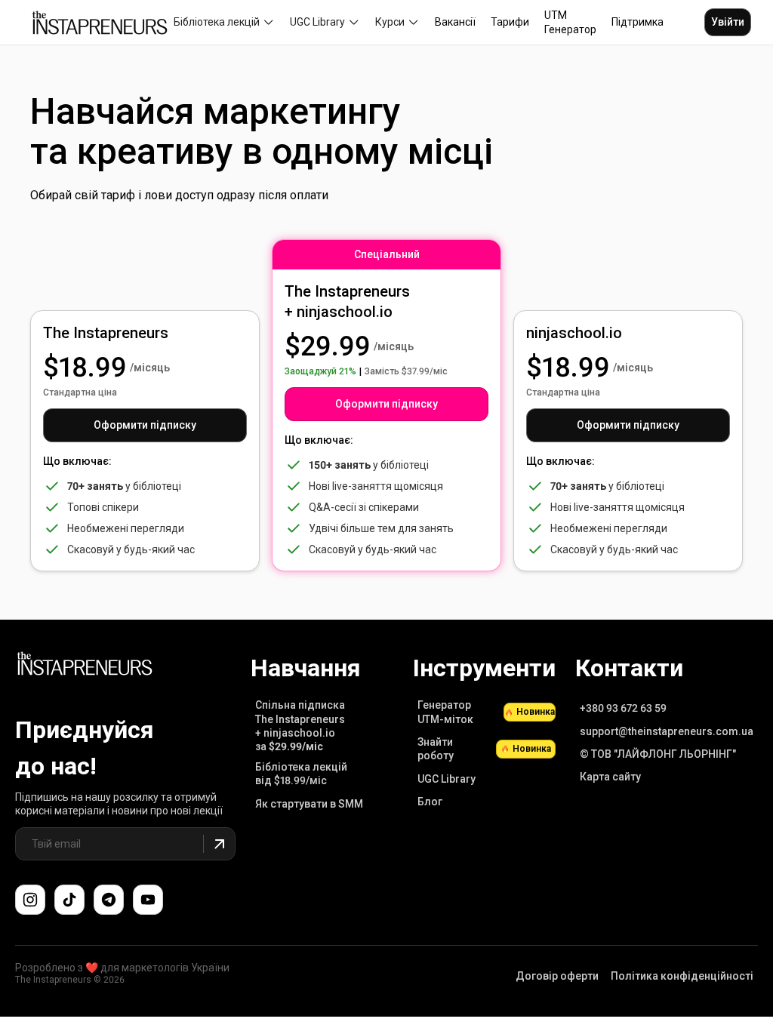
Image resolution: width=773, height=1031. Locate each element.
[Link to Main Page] (84, 666)
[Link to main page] (99, 22)
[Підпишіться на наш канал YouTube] (148, 900)
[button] (224, 22)
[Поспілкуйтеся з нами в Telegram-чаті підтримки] (109, 900)
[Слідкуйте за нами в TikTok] (69, 900)
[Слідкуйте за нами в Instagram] (30, 900)
